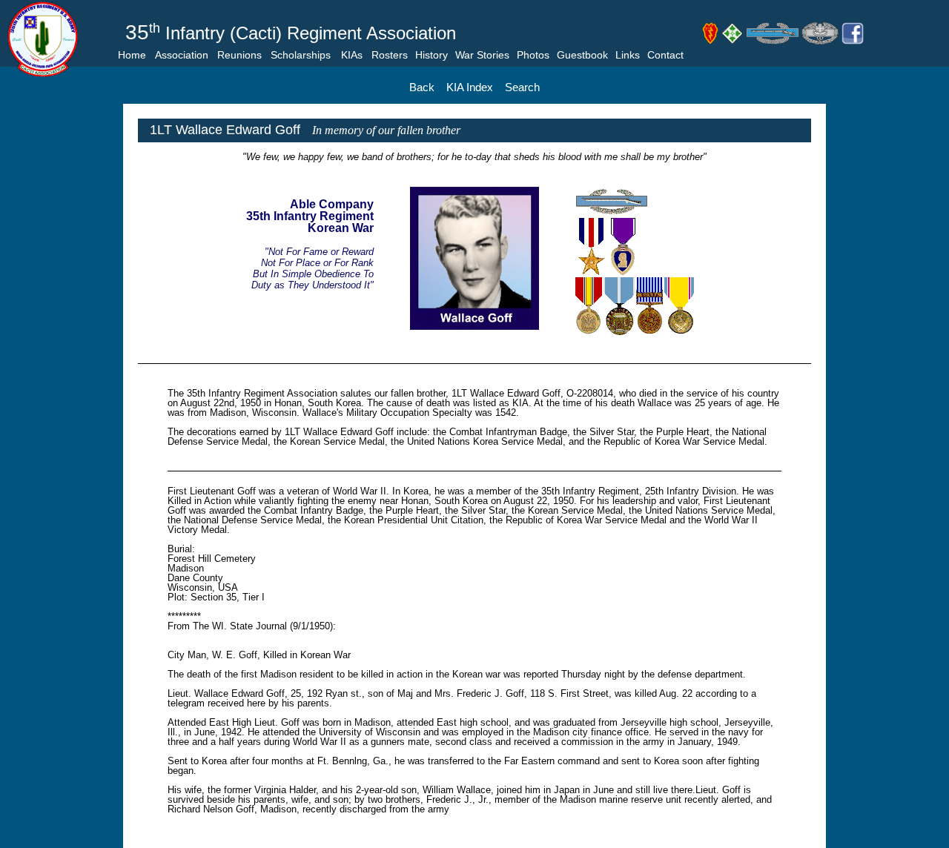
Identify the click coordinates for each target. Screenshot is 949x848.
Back (421, 87)
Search (522, 87)
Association (181, 55)
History (431, 55)
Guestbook (582, 55)
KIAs (352, 55)
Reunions (239, 55)
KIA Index (469, 87)
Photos (533, 55)
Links (627, 55)
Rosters (389, 55)
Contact (665, 55)
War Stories (482, 55)
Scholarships (301, 55)
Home (132, 55)
